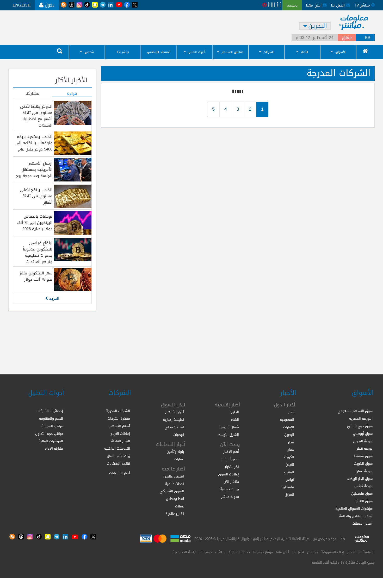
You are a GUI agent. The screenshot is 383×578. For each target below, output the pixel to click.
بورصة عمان (364, 471)
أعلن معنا (282, 552)
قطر (291, 442)
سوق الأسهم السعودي (355, 411)
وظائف (220, 552)
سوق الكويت (363, 463)
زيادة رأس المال (118, 456)
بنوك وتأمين (175, 451)
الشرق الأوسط (228, 434)
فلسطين (287, 487)
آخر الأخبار (232, 466)
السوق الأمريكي (172, 491)
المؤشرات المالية (51, 441)
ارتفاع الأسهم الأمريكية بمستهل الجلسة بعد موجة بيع (34, 169)
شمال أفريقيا (229, 427)
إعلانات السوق (228, 474)
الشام (235, 419)
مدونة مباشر (230, 496)
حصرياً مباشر (230, 459)
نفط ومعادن (175, 498)
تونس (290, 479)
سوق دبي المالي (360, 426)
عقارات (179, 459)
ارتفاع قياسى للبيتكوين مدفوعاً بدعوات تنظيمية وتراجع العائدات (37, 252)
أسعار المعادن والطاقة (356, 516)
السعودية (287, 419)
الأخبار (304, 52)
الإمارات (288, 427)
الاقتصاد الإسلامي (158, 52)
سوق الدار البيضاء (360, 478)
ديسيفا (206, 552)
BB (367, 37)
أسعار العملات (362, 523)
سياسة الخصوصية (185, 552)
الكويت (289, 457)
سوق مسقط (363, 456)
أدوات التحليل (196, 52)
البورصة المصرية (361, 418)
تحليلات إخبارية (173, 419)
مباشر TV (122, 52)
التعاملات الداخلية (117, 448)
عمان (290, 449)
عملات (179, 506)
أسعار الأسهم (119, 426)
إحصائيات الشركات (50, 411)
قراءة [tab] (72, 93)
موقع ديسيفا (263, 552)
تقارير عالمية (174, 514)
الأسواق (340, 52)
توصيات (178, 434)
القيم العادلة (120, 441)
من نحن (312, 552)
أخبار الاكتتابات (119, 473)
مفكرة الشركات (119, 418)
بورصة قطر (365, 448)
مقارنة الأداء (54, 448)
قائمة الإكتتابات (118, 463)
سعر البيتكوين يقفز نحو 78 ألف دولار (36, 276)
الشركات (269, 52)
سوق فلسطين (362, 493)
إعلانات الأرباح (120, 433)
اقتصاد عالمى (173, 476)
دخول (49, 5)
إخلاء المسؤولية (332, 552)
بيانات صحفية (229, 489)
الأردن (290, 464)
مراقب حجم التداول (49, 433)
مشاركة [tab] (32, 93)
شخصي (89, 52)
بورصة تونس (363, 486)
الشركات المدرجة (118, 411)
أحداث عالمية (174, 484)
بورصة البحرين (363, 441)
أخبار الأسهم (174, 412)
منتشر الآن (231, 482)
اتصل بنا (338, 5)
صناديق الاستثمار (232, 52)
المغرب (289, 472)
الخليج (235, 412)
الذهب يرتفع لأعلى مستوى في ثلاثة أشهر (36, 196)
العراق (289, 494)
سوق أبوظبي (363, 433)
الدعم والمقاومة (51, 418)
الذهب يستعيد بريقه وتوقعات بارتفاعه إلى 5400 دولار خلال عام (33, 143)
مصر (291, 412)
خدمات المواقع (239, 552)
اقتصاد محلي (174, 427)
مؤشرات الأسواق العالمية (354, 508)
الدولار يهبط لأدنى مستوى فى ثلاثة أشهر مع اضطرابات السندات (36, 115)
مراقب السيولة (52, 426)
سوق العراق (364, 501)
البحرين (289, 434)
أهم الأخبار (231, 451)
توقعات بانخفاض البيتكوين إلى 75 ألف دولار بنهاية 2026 (34, 222)
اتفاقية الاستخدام (360, 552)
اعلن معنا (314, 5)
